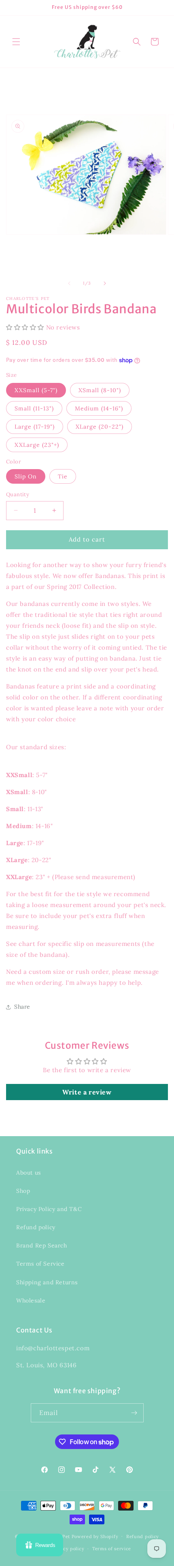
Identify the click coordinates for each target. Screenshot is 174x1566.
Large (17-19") (35, 426)
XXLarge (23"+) (37, 444)
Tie (63, 476)
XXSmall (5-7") (36, 390)
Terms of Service (40, 1263)
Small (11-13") (34, 408)
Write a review (86, 1092)
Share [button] (22, 1006)
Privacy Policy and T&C (49, 1209)
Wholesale (30, 1300)
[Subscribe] (134, 1412)
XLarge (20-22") (99, 426)
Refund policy (35, 1227)
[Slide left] (69, 283)
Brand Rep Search (41, 1245)
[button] (16, 42)
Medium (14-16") (99, 408)
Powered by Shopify (95, 1536)
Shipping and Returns (47, 1282)
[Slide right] (105, 283)
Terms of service (111, 1548)
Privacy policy (67, 1548)
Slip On (26, 476)
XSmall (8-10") (100, 390)
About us (28, 1172)
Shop (23, 1190)
